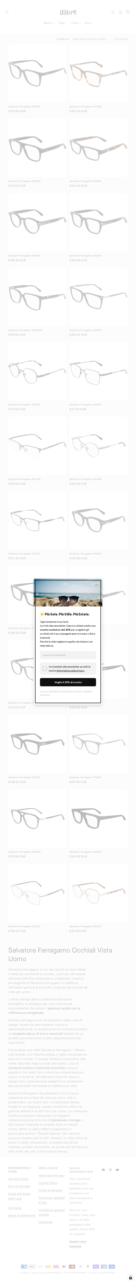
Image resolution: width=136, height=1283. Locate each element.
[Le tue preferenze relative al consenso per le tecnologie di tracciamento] (130, 1277)
